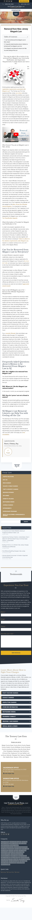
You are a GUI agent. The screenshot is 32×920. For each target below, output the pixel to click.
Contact (17, 872)
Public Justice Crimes (5, 857)
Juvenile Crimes (12, 852)
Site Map (4, 872)
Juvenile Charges (8, 505)
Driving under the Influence (7, 847)
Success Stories (4, 861)
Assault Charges (8, 697)
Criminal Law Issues (14, 843)
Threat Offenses (23, 861)
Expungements (7, 508)
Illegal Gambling (22, 850)
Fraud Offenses (4, 850)
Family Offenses (18, 848)
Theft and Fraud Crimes (14, 861)
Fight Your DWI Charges (10, 693)
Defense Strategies (5, 845)
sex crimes (19, 93)
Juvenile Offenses (20, 852)
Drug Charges (7, 483)
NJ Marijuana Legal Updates (17, 854)
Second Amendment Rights (6, 859)
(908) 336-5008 (9, 4)
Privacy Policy (11, 872)
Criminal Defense (4, 843)
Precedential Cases (5, 855)
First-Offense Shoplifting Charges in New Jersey (13, 551)
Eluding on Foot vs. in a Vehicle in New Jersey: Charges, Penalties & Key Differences (15, 545)
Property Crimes (14, 855)
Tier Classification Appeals (9, 218)
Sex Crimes (6, 495)
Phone (3, 626)
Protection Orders (22, 855)
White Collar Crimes (5, 864)
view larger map (9, 773)
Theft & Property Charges (10, 489)
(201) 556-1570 (25, 4)
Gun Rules (11, 850)
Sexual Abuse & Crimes (10, 726)
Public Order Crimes (15, 857)
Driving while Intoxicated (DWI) (20, 847)
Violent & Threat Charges (10, 486)
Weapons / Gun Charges (10, 721)
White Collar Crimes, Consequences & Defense (14, 515)
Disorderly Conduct (9, 716)
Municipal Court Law (5, 854)
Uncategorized (12, 862)
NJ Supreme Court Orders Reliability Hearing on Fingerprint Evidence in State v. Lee (13, 531)
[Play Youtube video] (16, 134)
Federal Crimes (25, 848)
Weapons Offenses (8, 492)
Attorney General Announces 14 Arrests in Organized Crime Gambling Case (15, 556)
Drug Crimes (3, 848)
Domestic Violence (8, 498)
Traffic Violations (8, 476)
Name (3, 612)
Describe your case (7, 634)
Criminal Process (22, 843)
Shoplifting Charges (9, 702)
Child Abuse (24, 841)
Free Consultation (24, 1)
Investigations (4, 852)
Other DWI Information (10, 707)
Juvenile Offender (10, 333)
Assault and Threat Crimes (15, 841)
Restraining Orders (8, 501)
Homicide (16, 850)
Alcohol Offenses (5, 841)
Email (3, 619)
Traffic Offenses (4, 862)
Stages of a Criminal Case (24, 859)
